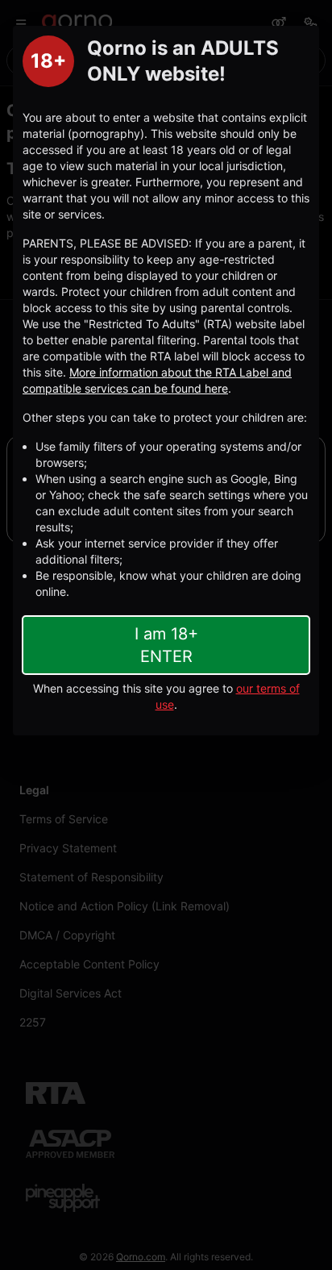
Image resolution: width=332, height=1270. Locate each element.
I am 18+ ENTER (166, 645)
